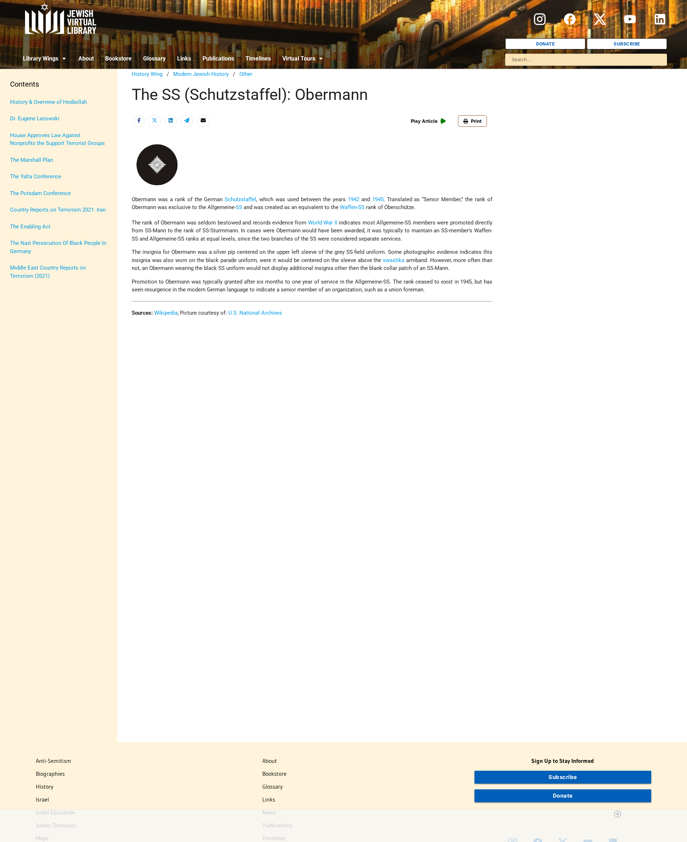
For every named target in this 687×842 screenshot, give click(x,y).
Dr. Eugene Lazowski (34, 118)
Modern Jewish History (201, 74)
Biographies (50, 773)
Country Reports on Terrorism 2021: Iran (58, 210)
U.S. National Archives (255, 313)
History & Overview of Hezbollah (48, 102)
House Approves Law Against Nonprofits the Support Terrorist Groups (57, 139)
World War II (322, 222)
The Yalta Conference (35, 176)
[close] (617, 814)
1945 (378, 199)
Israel (42, 799)
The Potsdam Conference (40, 193)
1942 (353, 199)
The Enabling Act (30, 226)
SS (239, 207)
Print (476, 121)
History (44, 786)
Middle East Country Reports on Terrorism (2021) (48, 272)
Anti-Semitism (53, 760)
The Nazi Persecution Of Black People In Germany (58, 247)
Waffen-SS (352, 207)
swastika (393, 260)
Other (245, 74)
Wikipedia (165, 313)
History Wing (147, 74)
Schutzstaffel (240, 199)
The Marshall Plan (31, 160)
